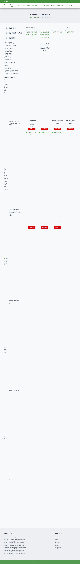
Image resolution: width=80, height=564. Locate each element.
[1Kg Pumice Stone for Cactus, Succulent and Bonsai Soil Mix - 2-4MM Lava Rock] (31, 74)
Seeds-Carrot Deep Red (14, 390)
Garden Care (34, 5)
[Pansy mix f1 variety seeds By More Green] (57, 74)
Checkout (56, 539)
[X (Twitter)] (6, 1)
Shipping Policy (57, 545)
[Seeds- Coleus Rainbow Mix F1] (70, 74)
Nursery (52, 5)
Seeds (18, 5)
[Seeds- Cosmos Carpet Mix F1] (31, 176)
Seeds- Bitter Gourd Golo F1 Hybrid (15, 301)
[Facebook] (4, 1)
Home (55, 541)
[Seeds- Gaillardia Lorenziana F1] (44, 176)
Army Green (11, 479)
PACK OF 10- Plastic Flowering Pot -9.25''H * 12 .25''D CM (15, 122)
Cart (55, 537)
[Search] (75, 5)
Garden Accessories (25, 5)
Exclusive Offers (60, 5)
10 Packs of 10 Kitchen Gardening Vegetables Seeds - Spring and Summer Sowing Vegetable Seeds (15, 212)
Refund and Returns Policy (60, 544)
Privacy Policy (57, 542)
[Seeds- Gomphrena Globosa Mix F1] (57, 176)
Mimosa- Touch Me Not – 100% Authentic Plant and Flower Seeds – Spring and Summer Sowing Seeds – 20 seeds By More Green (44, 46)
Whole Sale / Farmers (58, 548)
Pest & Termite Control (44, 5)
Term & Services (57, 547)
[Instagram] (7, 1)
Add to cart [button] (31, 128)
